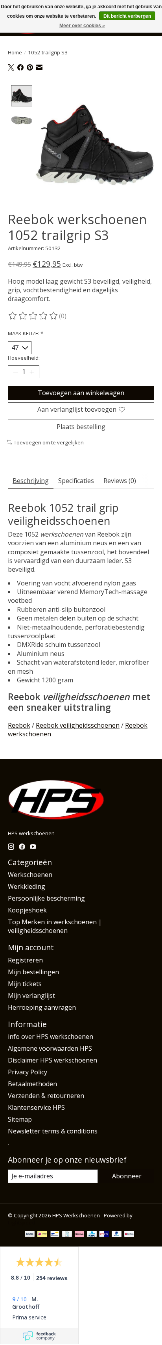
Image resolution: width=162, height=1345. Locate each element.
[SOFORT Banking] (79, 1235)
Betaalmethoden (32, 1083)
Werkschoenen (30, 874)
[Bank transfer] (30, 1235)
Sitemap (20, 1119)
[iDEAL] (42, 1235)
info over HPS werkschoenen (50, 1036)
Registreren (25, 960)
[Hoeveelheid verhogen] (32, 372)
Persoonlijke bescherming (46, 898)
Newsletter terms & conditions (53, 1131)
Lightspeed (21, 1222)
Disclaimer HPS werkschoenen (52, 1060)
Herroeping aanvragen (42, 1007)
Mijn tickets (25, 983)
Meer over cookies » (82, 25)
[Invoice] (67, 1235)
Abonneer (127, 1176)
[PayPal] (117, 1235)
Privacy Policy (27, 1072)
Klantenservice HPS (36, 1107)
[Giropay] (104, 1235)
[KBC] (92, 1235)
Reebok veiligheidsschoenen (78, 725)
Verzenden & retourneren (46, 1095)
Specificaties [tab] (76, 480)
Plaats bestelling (81, 426)
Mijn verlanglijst (31, 995)
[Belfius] (129, 1235)
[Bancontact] (55, 1235)
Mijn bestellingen (33, 972)
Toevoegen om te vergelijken (49, 442)
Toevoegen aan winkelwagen (81, 392)
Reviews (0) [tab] (119, 480)
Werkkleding (26, 886)
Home (15, 52)
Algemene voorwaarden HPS (50, 1048)
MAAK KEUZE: (25, 333)
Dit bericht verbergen (127, 16)
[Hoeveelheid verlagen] (15, 372)
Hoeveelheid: (24, 357)
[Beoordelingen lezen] (33, 316)
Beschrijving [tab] (31, 480)
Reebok (19, 725)
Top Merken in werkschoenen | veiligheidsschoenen (55, 926)
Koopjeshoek (27, 910)
